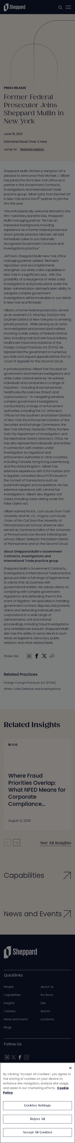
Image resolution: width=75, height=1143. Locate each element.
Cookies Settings (37, 1105)
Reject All (37, 1119)
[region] (37, 1103)
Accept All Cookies (37, 1132)
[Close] (70, 1068)
